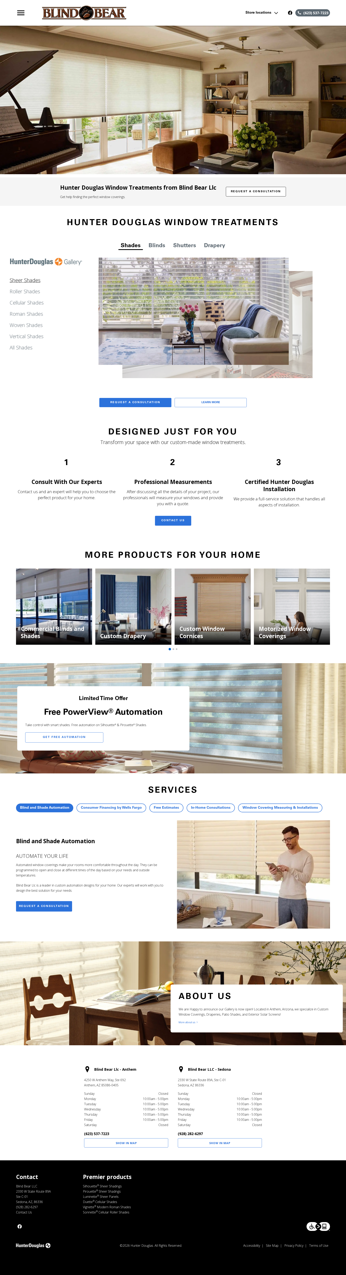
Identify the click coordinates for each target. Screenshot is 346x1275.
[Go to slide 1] (170, 649)
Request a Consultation (256, 191)
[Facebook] (290, 12)
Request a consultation (44, 906)
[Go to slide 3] (176, 649)
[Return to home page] (99, 13)
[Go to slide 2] (173, 649)
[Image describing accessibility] (318, 1226)
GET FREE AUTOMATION (64, 737)
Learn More (210, 402)
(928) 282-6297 (190, 1133)
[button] (21, 13)
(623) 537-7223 (96, 1133)
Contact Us (173, 520)
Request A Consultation (135, 402)
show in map (126, 1143)
